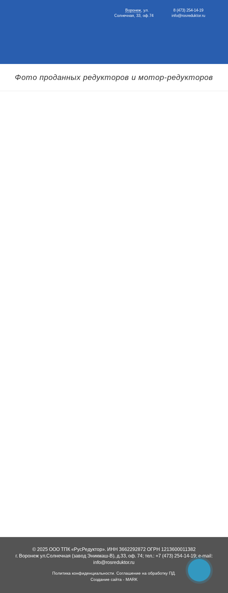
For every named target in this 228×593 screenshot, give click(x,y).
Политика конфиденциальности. (83, 573)
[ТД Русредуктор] (58, 23)
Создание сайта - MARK (114, 579)
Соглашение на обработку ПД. (146, 573)
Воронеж (133, 10)
